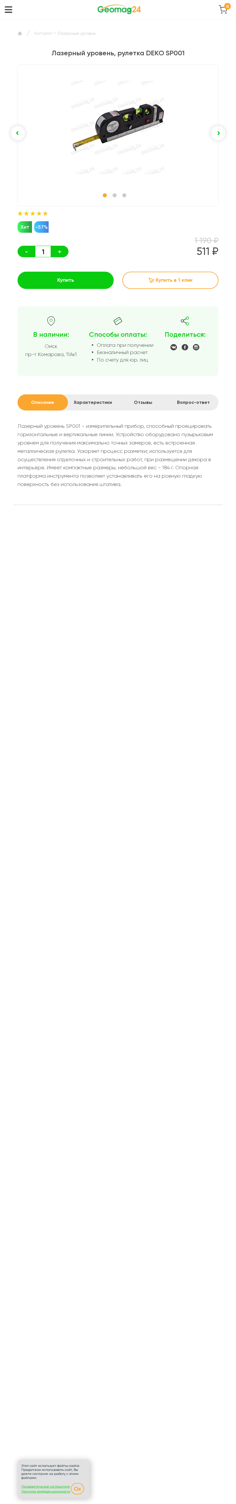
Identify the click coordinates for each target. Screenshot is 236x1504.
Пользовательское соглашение (45, 1486)
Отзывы (143, 402)
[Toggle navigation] (8, 9)
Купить (65, 280)
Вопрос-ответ (193, 402)
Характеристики (93, 402)
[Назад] (18, 133)
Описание (42, 402)
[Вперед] (218, 133)
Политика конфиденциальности (45, 1491)
